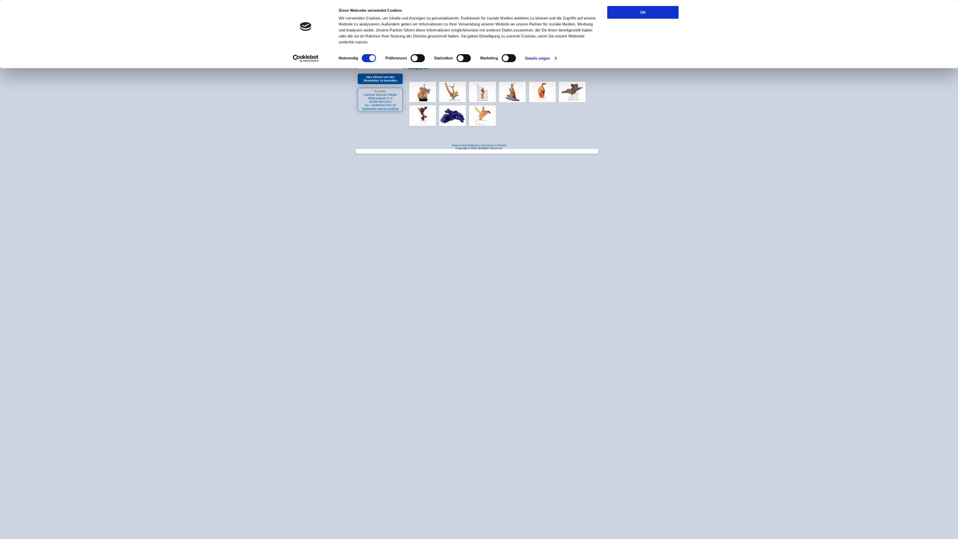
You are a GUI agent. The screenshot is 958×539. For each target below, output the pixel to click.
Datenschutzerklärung (465, 145)
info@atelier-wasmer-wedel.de (380, 108)
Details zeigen (537, 58)
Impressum (488, 145)
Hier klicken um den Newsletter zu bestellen (380, 78)
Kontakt (501, 145)
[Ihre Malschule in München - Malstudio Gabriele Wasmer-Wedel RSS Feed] (361, 148)
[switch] (418, 58)
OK (643, 12)
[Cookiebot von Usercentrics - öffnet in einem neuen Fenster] (306, 58)
